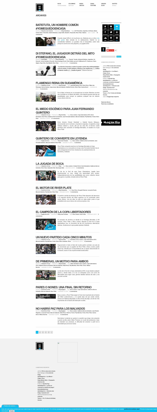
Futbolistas (67, 31)
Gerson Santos (45, 87)
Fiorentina (45, 32)
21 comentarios (55, 118)
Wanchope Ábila (60, 168)
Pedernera (90, 61)
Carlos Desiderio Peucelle (47, 61)
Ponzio (94, 116)
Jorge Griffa (61, 32)
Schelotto (64, 241)
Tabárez (84, 32)
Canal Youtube (64, 141)
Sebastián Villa (51, 168)
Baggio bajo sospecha (113, 96)
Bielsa (95, 31)
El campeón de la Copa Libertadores (63, 212)
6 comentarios (73, 63)
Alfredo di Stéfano (82, 59)
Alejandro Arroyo (45, 85)
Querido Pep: (111, 78)
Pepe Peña (43, 63)
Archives (41, 15)
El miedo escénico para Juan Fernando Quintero (65, 110)
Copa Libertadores (82, 289)
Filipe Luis (91, 85)
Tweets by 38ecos (105, 102)
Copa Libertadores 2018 (84, 115)
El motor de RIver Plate (53, 188)
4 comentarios (74, 192)
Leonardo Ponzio (92, 190)
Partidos (63, 85)
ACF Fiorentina (78, 31)
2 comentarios (80, 168)
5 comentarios (44, 89)
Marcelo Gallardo (61, 87)
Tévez (69, 241)
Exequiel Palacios (82, 190)
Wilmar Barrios (43, 314)
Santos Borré (84, 87)
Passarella (72, 32)
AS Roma (90, 31)
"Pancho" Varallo (73, 59)
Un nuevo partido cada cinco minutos (64, 237)
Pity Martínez (88, 116)
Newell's (67, 32)
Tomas (104, 93)
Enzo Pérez (86, 85)
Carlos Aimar (39, 32)
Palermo (69, 313)
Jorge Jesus (53, 87)
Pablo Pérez (66, 265)
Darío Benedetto (85, 166)
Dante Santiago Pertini (60, 61)
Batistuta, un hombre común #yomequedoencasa (57, 26)
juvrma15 (76, 61)
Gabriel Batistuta (53, 32)
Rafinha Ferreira (70, 87)
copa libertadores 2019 (76, 85)
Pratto (54, 241)
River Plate (79, 32)
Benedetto (73, 239)
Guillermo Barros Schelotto (55, 116)
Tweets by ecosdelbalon (107, 104)
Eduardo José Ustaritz (47, 31)
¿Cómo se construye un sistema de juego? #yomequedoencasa (111, 82)
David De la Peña (45, 190)
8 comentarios (64, 314)
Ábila (71, 263)
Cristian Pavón (77, 166)
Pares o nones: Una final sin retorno (63, 287)
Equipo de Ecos (45, 141)
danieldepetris (106, 71)
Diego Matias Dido (107, 75)
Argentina (85, 31)
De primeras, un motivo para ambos (62, 261)
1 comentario (77, 142)
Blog (62, 31)
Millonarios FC (83, 61)
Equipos (63, 289)
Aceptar (12, 411)
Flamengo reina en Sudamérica (59, 83)
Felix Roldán (70, 61)
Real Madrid (49, 63)
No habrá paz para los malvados (60, 308)
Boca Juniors (73, 115)
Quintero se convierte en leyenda (61, 138)
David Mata (44, 59)
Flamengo (38, 87)
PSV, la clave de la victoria (114, 66)
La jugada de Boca (50, 163)
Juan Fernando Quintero (69, 116)
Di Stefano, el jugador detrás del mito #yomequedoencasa (65, 55)
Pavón (73, 313)
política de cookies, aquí (131, 409)
